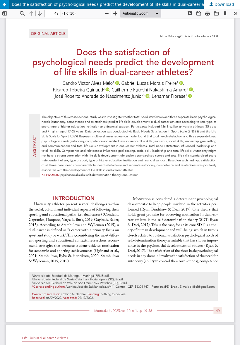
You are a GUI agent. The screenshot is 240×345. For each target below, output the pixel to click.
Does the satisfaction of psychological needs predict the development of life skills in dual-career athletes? (116, 4)
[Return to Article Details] (4, 4)
